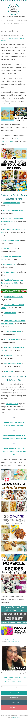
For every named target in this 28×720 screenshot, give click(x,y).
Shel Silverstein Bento (13, 363)
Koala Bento (9, 371)
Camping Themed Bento (13, 297)
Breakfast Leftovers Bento (13, 210)
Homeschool (14, 693)
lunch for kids (11, 641)
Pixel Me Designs (16, 717)
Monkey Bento (10, 355)
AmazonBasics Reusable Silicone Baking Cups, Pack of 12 (14, 451)
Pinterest (14, 681)
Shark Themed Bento (11, 240)
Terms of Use (18, 677)
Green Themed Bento (12, 339)
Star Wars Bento (9, 248)
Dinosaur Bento (9, 264)
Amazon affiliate (12, 404)
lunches (17, 641)
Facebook (7, 681)
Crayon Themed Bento (13, 331)
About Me (4, 677)
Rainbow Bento (10, 313)
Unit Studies (14, 703)
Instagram (20, 681)
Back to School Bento (11, 203)
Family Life (10, 639)
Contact (11, 677)
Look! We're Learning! (14, 10)
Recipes (15, 639)
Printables (14, 698)
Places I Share (16, 679)
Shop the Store (14, 707)
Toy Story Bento (9, 272)
